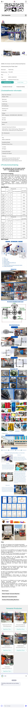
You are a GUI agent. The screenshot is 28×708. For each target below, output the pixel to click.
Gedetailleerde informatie (7, 86)
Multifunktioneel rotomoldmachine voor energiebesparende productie (21, 646)
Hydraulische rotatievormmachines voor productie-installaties (7, 646)
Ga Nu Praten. (20, 82)
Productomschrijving (21, 86)
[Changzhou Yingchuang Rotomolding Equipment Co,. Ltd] (14, 2)
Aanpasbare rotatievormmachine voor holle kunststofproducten (7, 667)
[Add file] (2, 705)
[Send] (26, 705)
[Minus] (26, 676)
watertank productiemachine (9, 596)
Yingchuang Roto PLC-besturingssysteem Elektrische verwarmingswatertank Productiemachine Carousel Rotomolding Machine (7, 625)
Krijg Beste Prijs (7, 82)
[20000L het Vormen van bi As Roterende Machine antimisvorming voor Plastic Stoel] (13, 34)
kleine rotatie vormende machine (10, 593)
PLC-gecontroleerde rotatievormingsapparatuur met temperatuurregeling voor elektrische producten (20, 625)
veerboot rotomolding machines (10, 599)
